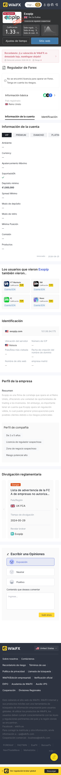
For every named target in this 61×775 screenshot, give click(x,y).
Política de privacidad (14, 671)
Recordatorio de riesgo (14, 665)
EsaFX (34, 745)
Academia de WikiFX (22, 684)
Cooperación (9, 690)
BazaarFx (46, 745)
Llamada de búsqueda (39, 671)
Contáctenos (27, 658)
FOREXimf (8, 745)
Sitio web (44, 40)
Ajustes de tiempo (16, 40)
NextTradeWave (11, 750)
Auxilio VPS (41, 684)
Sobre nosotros (10, 658)
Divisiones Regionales (30, 690)
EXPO (5, 684)
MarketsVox (30, 750)
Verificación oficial (43, 677)
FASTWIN (22, 745)
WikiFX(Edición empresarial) (17, 677)
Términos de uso (37, 665)
